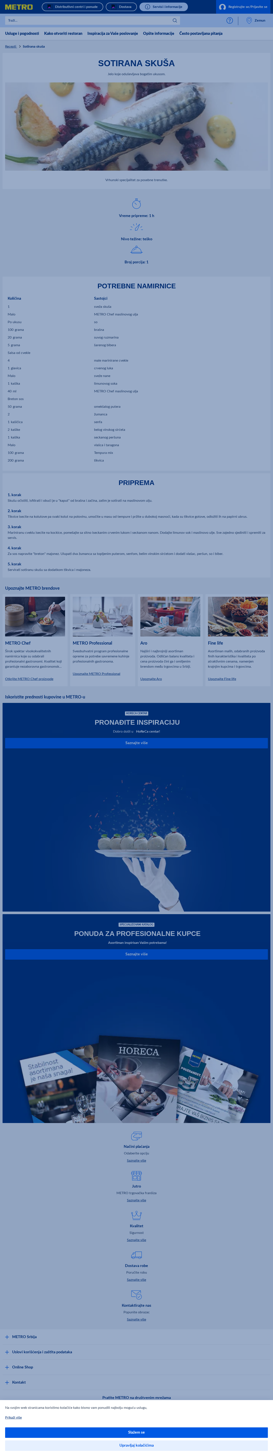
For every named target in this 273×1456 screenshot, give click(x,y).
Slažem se (136, 1432)
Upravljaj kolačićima (136, 1445)
